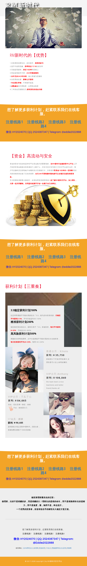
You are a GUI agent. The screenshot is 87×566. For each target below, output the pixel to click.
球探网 (69, 548)
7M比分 (48, 548)
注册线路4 (60, 533)
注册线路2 (35, 121)
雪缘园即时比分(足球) (59, 548)
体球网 (36, 548)
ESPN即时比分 (28, 548)
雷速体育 (42, 548)
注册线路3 (57, 121)
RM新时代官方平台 (55, 561)
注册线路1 (14, 121)
